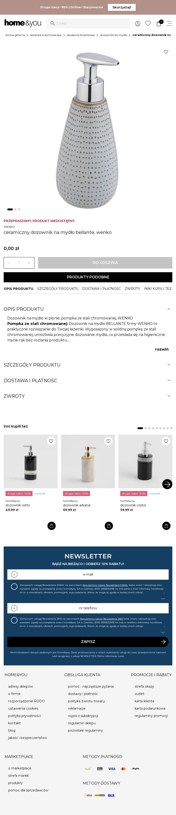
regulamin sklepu (82, 723)
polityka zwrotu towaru (86, 701)
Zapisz (88, 641)
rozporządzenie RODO (26, 701)
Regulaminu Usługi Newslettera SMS (101, 618)
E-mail (88, 574)
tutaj (121, 656)
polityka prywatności (24, 716)
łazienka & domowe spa (45, 35)
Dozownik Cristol (133, 505)
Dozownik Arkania (77, 505)
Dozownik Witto (18, 505)
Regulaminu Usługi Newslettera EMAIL (105, 585)
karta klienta (144, 701)
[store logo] (23, 23)
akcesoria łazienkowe (81, 35)
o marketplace (19, 768)
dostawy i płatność (83, 694)
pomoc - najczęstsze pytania (91, 686)
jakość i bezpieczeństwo (27, 738)
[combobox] (88, 23)
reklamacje (76, 708)
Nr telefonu (88, 608)
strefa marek (18, 776)
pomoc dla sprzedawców (28, 790)
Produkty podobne (88, 277)
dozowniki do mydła (113, 35)
